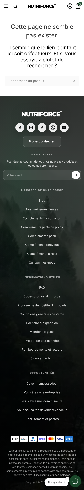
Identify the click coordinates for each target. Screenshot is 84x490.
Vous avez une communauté (42, 401)
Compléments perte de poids (42, 227)
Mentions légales (42, 332)
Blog (42, 200)
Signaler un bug (42, 358)
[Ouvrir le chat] (75, 481)
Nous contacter (42, 141)
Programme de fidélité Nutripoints (42, 305)
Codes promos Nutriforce (42, 296)
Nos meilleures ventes (42, 209)
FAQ (42, 287)
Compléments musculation (42, 218)
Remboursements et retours (42, 349)
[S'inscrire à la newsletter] (76, 175)
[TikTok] (19, 127)
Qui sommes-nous (42, 262)
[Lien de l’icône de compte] (70, 6)
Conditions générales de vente (42, 314)
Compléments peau (42, 236)
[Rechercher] (15, 6)
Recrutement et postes (42, 419)
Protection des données (42, 341)
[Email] (64, 127)
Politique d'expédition (42, 323)
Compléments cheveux (42, 245)
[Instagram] (31, 127)
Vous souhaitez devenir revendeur (42, 410)
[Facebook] (42, 127)
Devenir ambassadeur (42, 383)
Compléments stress (42, 254)
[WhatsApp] (53, 127)
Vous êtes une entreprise (42, 392)
